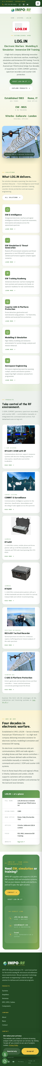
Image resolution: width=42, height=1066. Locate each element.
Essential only (12, 1051)
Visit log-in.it (19, 81)
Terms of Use (31, 1061)
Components (6, 1006)
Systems (20, 18)
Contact (11, 892)
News (4, 1021)
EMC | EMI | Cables (8, 1002)
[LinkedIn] (23, 4)
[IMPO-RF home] (21, 10)
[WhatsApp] (19, 4)
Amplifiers (5, 995)
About (4, 1017)
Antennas (5, 998)
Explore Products (20, 88)
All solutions (11, 197)
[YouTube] (27, 4)
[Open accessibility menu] (5, 1054)
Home (12, 18)
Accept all (30, 1051)
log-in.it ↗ (21, 842)
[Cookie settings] (5, 1061)
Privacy (21, 1061)
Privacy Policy (13, 1045)
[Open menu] (38, 3)
